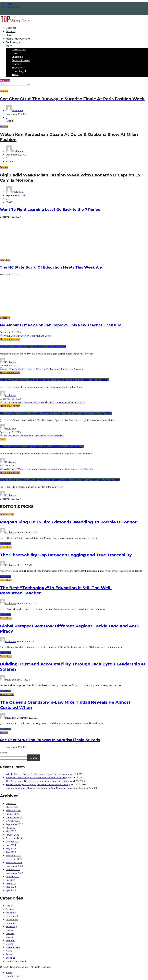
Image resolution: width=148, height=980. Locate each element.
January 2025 (12, 834)
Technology (13, 42)
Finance (10, 31)
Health (10, 35)
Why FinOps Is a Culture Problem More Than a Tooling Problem (38, 774)
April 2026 (11, 803)
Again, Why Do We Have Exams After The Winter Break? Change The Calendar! (54, 379)
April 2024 (11, 852)
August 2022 (12, 876)
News (15, 53)
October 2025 (13, 820)
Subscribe (5, 80)
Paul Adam (17, 110)
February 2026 (13, 810)
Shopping (17, 56)
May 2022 (11, 886)
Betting (9, 944)
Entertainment (21, 60)
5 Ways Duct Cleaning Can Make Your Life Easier (33, 346)
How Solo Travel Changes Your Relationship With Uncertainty (42, 446)
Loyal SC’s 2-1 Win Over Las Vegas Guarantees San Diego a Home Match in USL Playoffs (60, 479)
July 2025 (10, 827)
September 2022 (14, 873)
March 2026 (12, 807)
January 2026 (12, 814)
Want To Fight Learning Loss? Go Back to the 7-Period (50, 209)
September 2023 (14, 866)
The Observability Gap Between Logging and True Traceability (66, 554)
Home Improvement (18, 38)
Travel (15, 74)
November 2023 (14, 862)
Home (9, 3)
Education (18, 67)
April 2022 (11, 890)
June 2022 (11, 883)
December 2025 (14, 817)
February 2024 (13, 855)
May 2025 (11, 831)
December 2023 (14, 859)
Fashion (16, 64)
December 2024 (14, 838)
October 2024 (13, 841)
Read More (5, 543)
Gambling (10, 933)
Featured (10, 940)
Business (11, 27)
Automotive (19, 49)
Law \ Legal (19, 71)
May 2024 (11, 848)
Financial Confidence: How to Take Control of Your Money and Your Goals (42, 788)
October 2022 (13, 869)
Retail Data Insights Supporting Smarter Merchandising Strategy (38, 784)
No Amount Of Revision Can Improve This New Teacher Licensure (61, 325)
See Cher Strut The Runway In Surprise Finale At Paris (50, 740)
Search (3, 752)
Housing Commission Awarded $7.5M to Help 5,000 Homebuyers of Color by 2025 (56, 413)
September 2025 (14, 824)
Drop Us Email (13, 7)
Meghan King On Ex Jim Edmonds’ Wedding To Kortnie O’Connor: (69, 522)
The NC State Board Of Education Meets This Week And (51, 267)
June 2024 (11, 845)
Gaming (9, 937)
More (9, 45)
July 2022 (10, 880)
